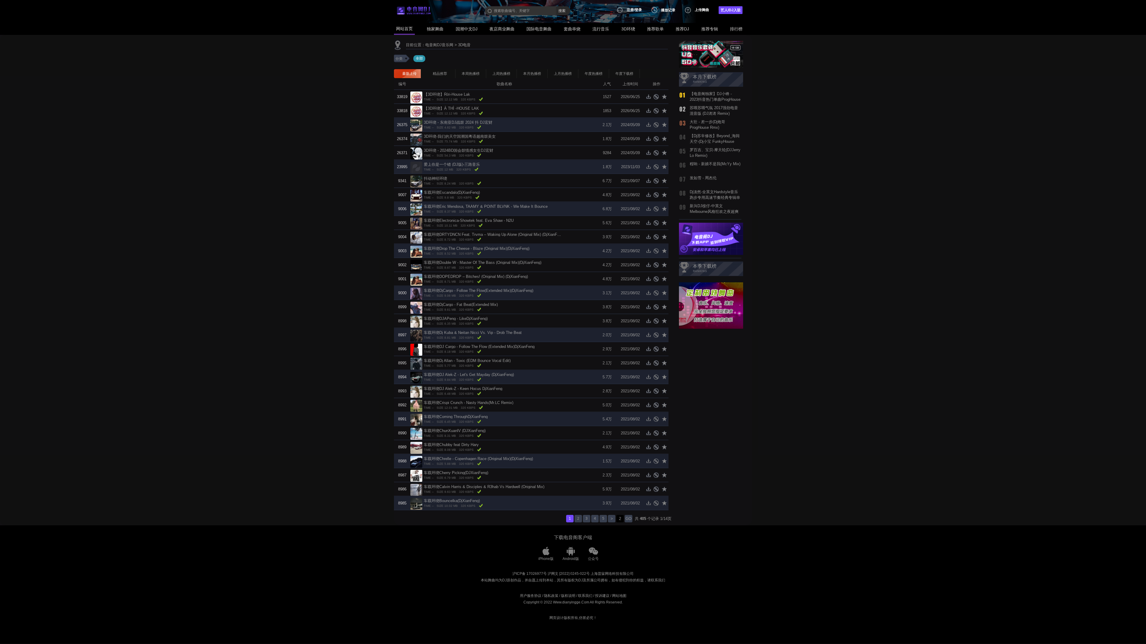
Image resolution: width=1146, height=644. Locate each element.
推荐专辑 (709, 29)
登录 (638, 10)
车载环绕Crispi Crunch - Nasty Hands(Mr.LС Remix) (468, 402)
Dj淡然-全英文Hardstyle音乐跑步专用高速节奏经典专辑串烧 (715, 197)
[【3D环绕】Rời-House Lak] (416, 97)
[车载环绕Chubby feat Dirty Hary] (416, 447)
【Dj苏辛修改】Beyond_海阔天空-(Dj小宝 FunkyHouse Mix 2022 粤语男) (715, 141)
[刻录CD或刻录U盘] (657, 98)
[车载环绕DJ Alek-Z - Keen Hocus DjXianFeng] (416, 391)
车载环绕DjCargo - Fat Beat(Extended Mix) (461, 304)
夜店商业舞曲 (502, 29)
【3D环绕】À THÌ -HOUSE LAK (451, 108)
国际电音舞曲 (539, 29)
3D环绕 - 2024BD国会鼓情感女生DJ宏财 (458, 150)
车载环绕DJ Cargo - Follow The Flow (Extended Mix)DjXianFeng (479, 346)
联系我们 (585, 596)
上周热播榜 (501, 74)
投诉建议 (602, 596)
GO (628, 518)
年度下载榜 (624, 74)
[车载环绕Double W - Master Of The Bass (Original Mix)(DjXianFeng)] (416, 265)
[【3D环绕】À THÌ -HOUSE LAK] (416, 111)
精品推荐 (440, 74)
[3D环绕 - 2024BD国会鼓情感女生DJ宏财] (416, 153)
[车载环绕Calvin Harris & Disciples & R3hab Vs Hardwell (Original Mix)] (416, 489)
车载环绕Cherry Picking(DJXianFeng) (456, 472)
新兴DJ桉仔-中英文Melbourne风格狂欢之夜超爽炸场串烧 (714, 211)
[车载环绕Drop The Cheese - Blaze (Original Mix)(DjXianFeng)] (416, 251)
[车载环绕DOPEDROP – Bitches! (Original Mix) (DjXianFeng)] (416, 279)
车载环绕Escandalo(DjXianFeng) (452, 192)
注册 (630, 10)
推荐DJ (682, 29)
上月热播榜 (563, 74)
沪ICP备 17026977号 (529, 574)
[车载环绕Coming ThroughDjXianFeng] (416, 419)
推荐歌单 (655, 29)
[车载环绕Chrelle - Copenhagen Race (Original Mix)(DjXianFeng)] (416, 461)
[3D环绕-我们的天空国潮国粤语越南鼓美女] (416, 139)
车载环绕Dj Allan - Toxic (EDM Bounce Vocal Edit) (467, 360)
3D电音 (464, 45)
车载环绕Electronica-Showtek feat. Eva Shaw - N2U (469, 220)
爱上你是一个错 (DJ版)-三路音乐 (452, 164)
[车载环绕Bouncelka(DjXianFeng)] (416, 503)
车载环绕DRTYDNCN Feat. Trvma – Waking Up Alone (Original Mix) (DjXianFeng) (494, 234)
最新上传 (409, 74)
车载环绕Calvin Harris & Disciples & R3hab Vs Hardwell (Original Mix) (484, 486)
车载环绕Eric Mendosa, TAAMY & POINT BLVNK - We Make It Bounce (486, 206)
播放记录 (668, 10)
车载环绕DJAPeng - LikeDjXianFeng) (456, 318)
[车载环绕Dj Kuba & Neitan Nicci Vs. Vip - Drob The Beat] (416, 335)
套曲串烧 (572, 29)
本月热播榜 (532, 74)
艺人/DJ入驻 (731, 10)
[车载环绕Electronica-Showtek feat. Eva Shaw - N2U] (416, 223)
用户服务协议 (530, 596)
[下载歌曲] (650, 98)
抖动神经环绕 (435, 178)
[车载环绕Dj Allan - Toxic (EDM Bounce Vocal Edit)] (416, 363)
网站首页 (404, 28)
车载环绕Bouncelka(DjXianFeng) (452, 501)
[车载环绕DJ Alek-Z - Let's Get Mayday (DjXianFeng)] (416, 377)
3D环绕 (628, 29)
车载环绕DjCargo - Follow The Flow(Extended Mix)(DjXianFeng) (478, 290)
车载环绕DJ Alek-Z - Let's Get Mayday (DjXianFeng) (469, 374)
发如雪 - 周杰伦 (703, 178)
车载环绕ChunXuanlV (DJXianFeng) (455, 430)
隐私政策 (551, 596)
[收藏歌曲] (664, 98)
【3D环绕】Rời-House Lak (447, 94)
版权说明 (568, 596)
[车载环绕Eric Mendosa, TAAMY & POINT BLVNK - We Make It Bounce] (416, 209)
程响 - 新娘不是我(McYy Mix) (715, 164)
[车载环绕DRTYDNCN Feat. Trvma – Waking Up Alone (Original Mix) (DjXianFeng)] (416, 237)
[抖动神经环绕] (416, 181)
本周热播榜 (471, 74)
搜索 (562, 11)
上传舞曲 (702, 10)
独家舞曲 (435, 29)
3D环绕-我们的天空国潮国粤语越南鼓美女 (460, 136)
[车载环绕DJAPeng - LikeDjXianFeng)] (416, 321)
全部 (419, 58)
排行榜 (736, 29)
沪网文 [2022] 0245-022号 (569, 574)
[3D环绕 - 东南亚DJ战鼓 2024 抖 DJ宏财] (416, 125)
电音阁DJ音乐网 (439, 45)
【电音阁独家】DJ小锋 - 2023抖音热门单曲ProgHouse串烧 (715, 99)
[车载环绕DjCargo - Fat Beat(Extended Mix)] (416, 307)
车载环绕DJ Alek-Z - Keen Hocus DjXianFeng (463, 388)
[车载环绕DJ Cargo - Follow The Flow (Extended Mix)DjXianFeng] (416, 349)
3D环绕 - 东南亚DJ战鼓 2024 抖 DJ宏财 (458, 122)
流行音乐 (600, 29)
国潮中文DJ (467, 29)
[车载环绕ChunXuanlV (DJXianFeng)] (416, 433)
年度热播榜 (594, 74)
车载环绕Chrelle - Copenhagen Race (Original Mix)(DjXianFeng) (478, 458)
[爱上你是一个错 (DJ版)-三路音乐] (416, 167)
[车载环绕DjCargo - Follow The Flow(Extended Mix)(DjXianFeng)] (416, 293)
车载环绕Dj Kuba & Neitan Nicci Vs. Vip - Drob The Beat (473, 332)
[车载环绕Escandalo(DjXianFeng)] (416, 195)
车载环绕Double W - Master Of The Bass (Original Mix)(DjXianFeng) (482, 262)
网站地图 (619, 596)
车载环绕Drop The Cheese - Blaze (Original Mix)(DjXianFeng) (476, 248)
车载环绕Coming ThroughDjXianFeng (456, 416)
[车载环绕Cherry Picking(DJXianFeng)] (416, 475)
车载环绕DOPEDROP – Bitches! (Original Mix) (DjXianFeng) (476, 276)
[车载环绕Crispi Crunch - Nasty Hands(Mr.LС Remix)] (416, 405)
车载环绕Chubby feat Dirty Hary (451, 444)
